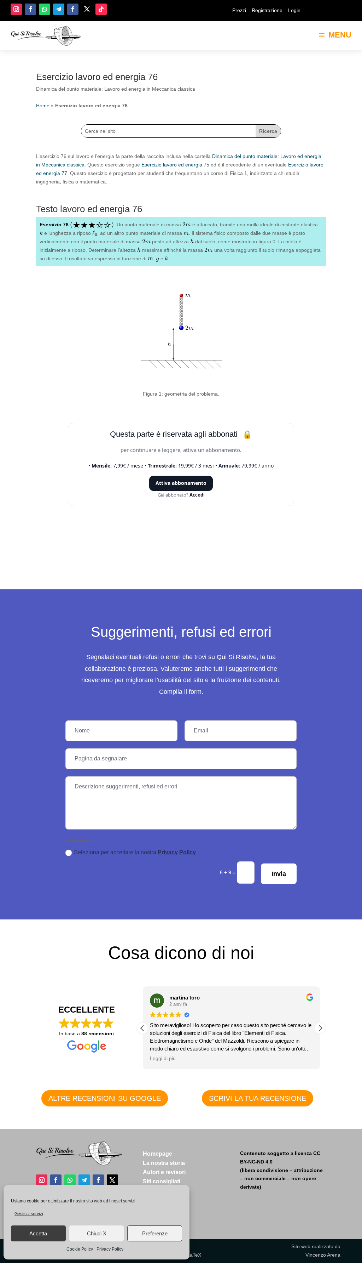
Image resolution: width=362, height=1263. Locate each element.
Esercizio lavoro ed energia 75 (175, 165)
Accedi (197, 495)
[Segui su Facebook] (30, 9)
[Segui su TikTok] (101, 9)
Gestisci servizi (28, 1213)
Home (42, 105)
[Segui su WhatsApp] (44, 9)
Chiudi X (96, 1233)
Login (294, 10)
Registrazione (267, 10)
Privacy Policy (110, 1249)
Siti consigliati (161, 1181)
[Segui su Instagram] (16, 9)
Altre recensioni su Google (104, 1098)
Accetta (38, 1233)
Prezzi (239, 10)
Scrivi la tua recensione (257, 1098)
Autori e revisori (164, 1172)
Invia (279, 873)
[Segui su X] (87, 9)
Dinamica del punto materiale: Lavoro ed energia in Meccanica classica (115, 89)
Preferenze (155, 1233)
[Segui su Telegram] (58, 9)
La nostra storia (164, 1163)
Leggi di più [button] (163, 1058)
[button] (320, 1028)
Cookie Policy (79, 1249)
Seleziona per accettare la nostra (135, 852)
